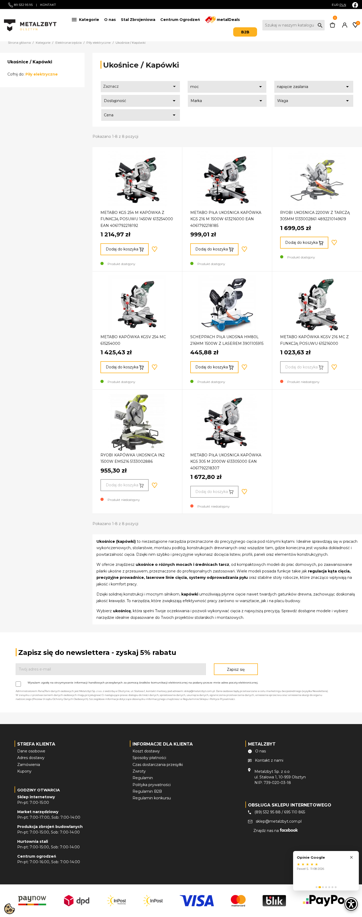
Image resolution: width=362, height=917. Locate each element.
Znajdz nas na (266, 830)
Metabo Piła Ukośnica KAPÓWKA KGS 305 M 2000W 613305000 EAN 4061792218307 (225, 461)
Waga (314, 101)
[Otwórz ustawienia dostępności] (351, 904)
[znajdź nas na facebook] (355, 5)
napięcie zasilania (313, 86)
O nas (110, 19)
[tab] (316, 887)
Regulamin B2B (147, 791)
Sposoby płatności (149, 757)
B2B (245, 32)
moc (227, 86)
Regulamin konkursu (152, 798)
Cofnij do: (32, 74)
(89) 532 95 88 (267, 812)
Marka (227, 101)
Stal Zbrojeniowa (138, 19)
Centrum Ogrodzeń (180, 19)
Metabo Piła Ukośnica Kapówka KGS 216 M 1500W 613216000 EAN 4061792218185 (225, 219)
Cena (140, 115)
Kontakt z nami (269, 760)
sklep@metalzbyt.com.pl (279, 821)
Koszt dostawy (146, 751)
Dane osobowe (31, 751)
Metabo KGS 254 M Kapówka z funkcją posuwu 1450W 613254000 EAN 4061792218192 (136, 219)
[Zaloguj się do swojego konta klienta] (343, 26)
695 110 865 (294, 812)
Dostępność (140, 101)
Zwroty (139, 771)
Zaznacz (140, 86)
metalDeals (228, 19)
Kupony (24, 771)
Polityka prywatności (152, 784)
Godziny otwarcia (38, 790)
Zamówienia (28, 764)
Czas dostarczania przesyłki (158, 764)
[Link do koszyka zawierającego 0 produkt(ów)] (332, 26)
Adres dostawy (31, 757)
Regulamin (143, 777)
